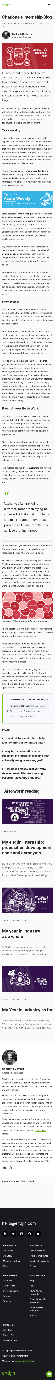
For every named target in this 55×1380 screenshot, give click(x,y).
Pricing (33, 1266)
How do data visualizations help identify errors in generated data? (23, 740)
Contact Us (9, 1325)
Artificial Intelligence (39, 1256)
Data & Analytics (37, 1250)
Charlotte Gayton (13, 1068)
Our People (8, 1250)
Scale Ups (8, 1301)
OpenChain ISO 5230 (12, 1126)
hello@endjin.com (19, 1223)
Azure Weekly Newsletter (36, 1292)
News (5, 1266)
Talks (32, 1285)
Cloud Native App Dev (40, 1261)
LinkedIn (4, 1168)
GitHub (10, 1168)
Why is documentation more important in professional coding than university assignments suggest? (25, 756)
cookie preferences (24, 1361)
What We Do (36, 1245)
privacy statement (19, 1355)
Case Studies (9, 1285)
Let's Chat (8, 1330)
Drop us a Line (10, 1340)
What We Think (37, 1275)
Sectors (6, 1296)
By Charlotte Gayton (22, 34)
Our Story (7, 1256)
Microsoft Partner (11, 1261)
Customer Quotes (11, 1291)
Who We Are (9, 1245)
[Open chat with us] (49, 1374)
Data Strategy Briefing (20, 313)
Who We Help (10, 1275)
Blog (32, 1280)
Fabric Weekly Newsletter (36, 1309)
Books (33, 1315)
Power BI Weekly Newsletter (38, 1300)
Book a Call (8, 1335)
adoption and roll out (36, 1123)
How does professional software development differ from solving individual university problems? (24, 773)
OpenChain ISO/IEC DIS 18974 (26, 1146)
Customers (8, 1280)
